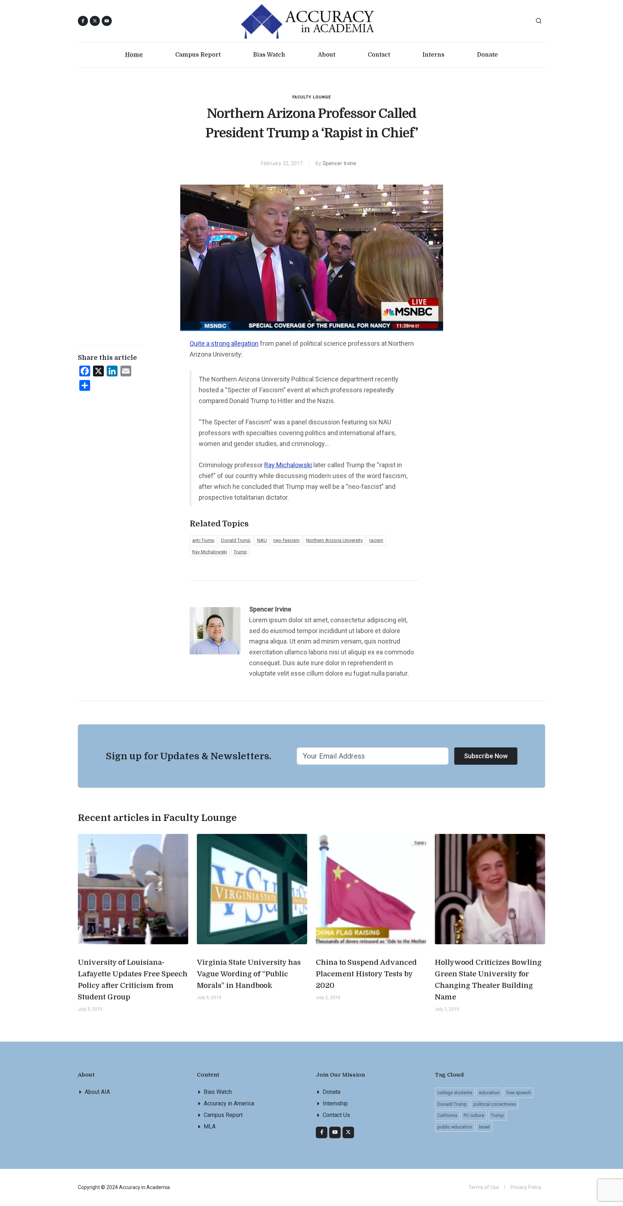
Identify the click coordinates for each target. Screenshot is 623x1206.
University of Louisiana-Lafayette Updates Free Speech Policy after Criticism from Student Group (132, 979)
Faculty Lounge (311, 97)
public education (454, 1127)
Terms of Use (483, 1187)
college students (454, 1092)
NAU (262, 540)
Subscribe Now (486, 756)
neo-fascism (286, 540)
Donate (332, 1091)
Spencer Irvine (339, 163)
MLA (210, 1126)
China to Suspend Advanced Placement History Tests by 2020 (366, 974)
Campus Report (223, 1115)
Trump (240, 552)
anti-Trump (203, 540)
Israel (484, 1127)
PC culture (474, 1115)
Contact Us (336, 1115)
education (489, 1092)
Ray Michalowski (288, 465)
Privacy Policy (526, 1187)
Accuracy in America (229, 1103)
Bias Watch (218, 1091)
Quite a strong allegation (224, 343)
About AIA (97, 1091)
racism (376, 540)
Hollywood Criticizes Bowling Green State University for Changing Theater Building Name (488, 979)
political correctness (494, 1104)
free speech (518, 1092)
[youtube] (107, 21)
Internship (335, 1103)
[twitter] (348, 1132)
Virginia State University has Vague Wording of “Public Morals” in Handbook (249, 974)
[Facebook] (321, 1132)
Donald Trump (236, 540)
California (447, 1115)
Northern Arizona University (334, 540)
